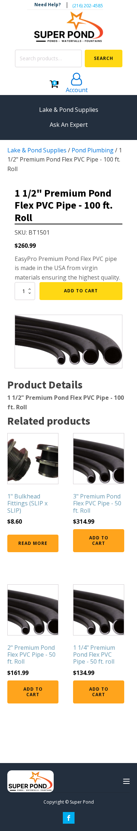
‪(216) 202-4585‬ (87, 6)
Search (103, 58)
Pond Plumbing (93, 150)
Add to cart (81, 291)
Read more (32, 543)
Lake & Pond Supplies (36, 150)
